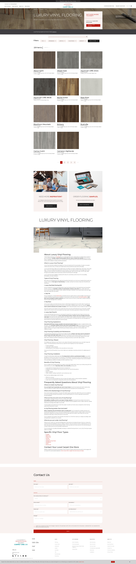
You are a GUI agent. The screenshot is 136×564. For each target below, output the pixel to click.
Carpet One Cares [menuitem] (110, 546)
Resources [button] (27, 6)
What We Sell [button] (8, 6)
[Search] (87, 36)
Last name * (71, 484)
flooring (58, 256)
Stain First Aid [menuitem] (92, 544)
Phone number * (37, 502)
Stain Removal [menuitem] (92, 542)
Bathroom (48, 435)
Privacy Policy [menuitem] (110, 552)
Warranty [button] (82, 40)
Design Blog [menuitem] (74, 549)
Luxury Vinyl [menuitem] (57, 544)
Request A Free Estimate (91, 25)
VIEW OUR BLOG (49, 205)
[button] (127, 6)
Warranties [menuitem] (92, 550)
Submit (68, 531)
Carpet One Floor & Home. (20, 558)
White (47, 443)
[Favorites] (129, 6)
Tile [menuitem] (55, 552)
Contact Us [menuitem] (109, 548)
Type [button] (43, 40)
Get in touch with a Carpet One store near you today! (72, 450)
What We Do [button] (15, 6)
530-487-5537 (14, 4)
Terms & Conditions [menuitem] (111, 550)
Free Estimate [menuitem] (57, 554)
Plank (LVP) (48, 437)
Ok (112, 561)
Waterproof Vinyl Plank (51, 440)
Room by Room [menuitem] (110, 544)
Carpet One (36, 9)
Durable (47, 434)
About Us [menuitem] (109, 542)
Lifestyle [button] (61, 40)
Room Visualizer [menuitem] (75, 542)
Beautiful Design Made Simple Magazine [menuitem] (78, 547)
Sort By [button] (46, 47)
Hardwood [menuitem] (57, 546)
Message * (35, 515)
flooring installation (83, 297)
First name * (36, 484)
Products (41, 9)
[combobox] (67, 36)
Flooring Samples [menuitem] (75, 544)
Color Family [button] (72, 40)
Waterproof (48, 442)
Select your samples (84, 204)
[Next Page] (78, 162)
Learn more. (81, 561)
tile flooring (58, 295)
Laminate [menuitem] (56, 550)
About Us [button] (21, 6)
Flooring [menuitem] (56, 542)
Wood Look (48, 444)
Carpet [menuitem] (56, 548)
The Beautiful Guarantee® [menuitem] (95, 548)
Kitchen (47, 438)
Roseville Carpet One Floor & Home (68, 1)
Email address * (71, 502)
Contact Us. (54, 31)
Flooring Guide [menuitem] (92, 546)
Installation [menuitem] (92, 552)
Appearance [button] (51, 40)
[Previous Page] (58, 162)
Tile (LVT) (48, 439)
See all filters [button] (93, 40)
